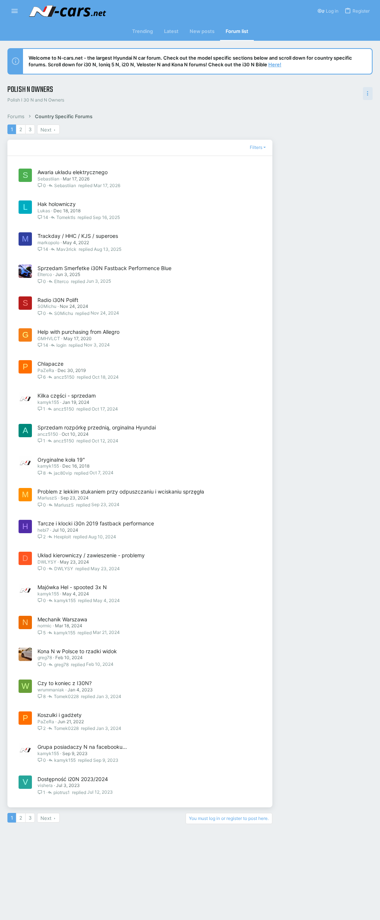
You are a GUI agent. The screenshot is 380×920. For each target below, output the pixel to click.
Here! (274, 64)
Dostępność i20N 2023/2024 (72, 779)
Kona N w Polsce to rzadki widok (77, 651)
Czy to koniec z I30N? (64, 683)
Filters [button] (256, 147)
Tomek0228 (66, 696)
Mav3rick (66, 249)
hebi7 (43, 530)
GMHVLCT (48, 338)
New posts (202, 31)
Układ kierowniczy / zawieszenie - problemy (91, 555)
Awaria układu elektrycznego (72, 172)
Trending (142, 31)
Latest (171, 31)
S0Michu (46, 306)
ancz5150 (64, 377)
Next (46, 130)
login (61, 345)
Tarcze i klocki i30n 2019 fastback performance (95, 523)
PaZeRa (45, 370)
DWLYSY (46, 562)
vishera (45, 785)
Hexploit (62, 536)
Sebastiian (48, 179)
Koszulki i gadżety (59, 715)
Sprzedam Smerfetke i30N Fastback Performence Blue (104, 268)
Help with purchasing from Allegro (78, 332)
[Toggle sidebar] (368, 93)
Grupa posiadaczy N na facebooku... (82, 747)
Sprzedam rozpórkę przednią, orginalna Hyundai (96, 427)
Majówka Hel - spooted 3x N (72, 587)
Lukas (43, 210)
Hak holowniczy (56, 204)
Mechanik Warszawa (62, 619)
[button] (14, 11)
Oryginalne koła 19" (61, 459)
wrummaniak (50, 690)
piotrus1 (61, 792)
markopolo (48, 242)
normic (44, 625)
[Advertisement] (330, 170)
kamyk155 (48, 402)
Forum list (237, 31)
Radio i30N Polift (57, 300)
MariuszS (47, 498)
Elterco (44, 274)
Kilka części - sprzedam (66, 395)
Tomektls (65, 217)
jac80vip (63, 473)
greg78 (44, 657)
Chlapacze (50, 364)
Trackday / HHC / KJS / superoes (77, 236)
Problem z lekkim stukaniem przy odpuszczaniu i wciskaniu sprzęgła (120, 491)
